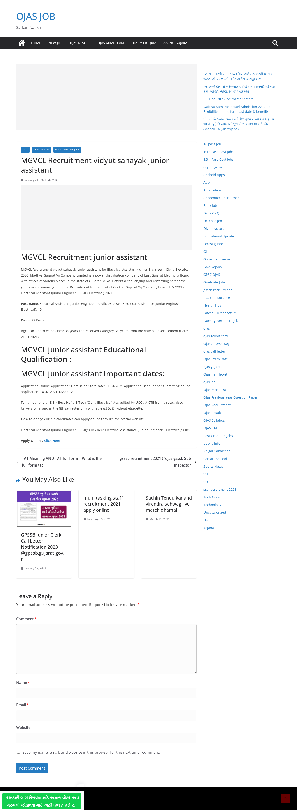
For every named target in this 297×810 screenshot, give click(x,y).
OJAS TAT (210, 428)
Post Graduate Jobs (67, 149)
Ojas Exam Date (215, 359)
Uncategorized (214, 512)
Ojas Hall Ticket (215, 374)
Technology (212, 505)
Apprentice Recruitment (222, 198)
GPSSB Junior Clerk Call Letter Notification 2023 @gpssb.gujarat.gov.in (43, 547)
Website (23, 727)
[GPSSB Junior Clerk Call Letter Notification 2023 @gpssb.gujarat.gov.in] (44, 493)
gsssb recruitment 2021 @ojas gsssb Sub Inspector (155, 462)
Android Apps (214, 175)
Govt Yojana (212, 267)
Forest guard (213, 244)
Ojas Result (80, 43)
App (206, 182)
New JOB (55, 43)
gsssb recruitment (217, 290)
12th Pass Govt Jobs (218, 159)
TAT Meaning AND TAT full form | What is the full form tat (62, 462)
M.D (54, 180)
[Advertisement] (106, 97)
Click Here (52, 440)
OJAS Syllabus (214, 420)
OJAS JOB (35, 16)
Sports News (213, 466)
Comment (26, 618)
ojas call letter (214, 351)
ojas (25, 149)
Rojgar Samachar (216, 451)
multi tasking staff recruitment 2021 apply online (103, 504)
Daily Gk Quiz (144, 43)
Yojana (208, 528)
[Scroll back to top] (285, 798)
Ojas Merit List (214, 389)
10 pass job (212, 144)
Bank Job (210, 205)
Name (23, 682)
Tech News (211, 497)
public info (211, 443)
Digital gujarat (214, 228)
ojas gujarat (41, 149)
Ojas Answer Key (216, 343)
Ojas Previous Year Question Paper (230, 397)
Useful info (211, 520)
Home (36, 43)
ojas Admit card (111, 43)
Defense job (212, 221)
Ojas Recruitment (217, 405)
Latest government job (220, 320)
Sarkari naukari (215, 459)
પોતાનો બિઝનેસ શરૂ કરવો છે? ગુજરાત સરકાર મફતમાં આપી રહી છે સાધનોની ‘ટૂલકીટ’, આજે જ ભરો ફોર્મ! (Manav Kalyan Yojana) (239, 124)
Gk (205, 251)
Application (212, 190)
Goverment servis (217, 259)
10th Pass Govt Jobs (218, 152)
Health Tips (212, 305)
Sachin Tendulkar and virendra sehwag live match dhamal (169, 504)
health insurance (216, 297)
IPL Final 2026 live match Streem (228, 99)
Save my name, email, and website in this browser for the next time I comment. (91, 752)
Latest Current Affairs (220, 313)
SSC (206, 482)
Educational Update (218, 236)
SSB (206, 474)
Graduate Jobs (214, 282)
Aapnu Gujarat (176, 43)
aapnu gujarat (214, 167)
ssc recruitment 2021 (219, 489)
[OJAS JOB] (21, 43)
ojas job (209, 382)
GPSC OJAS (211, 274)
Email (22, 704)
